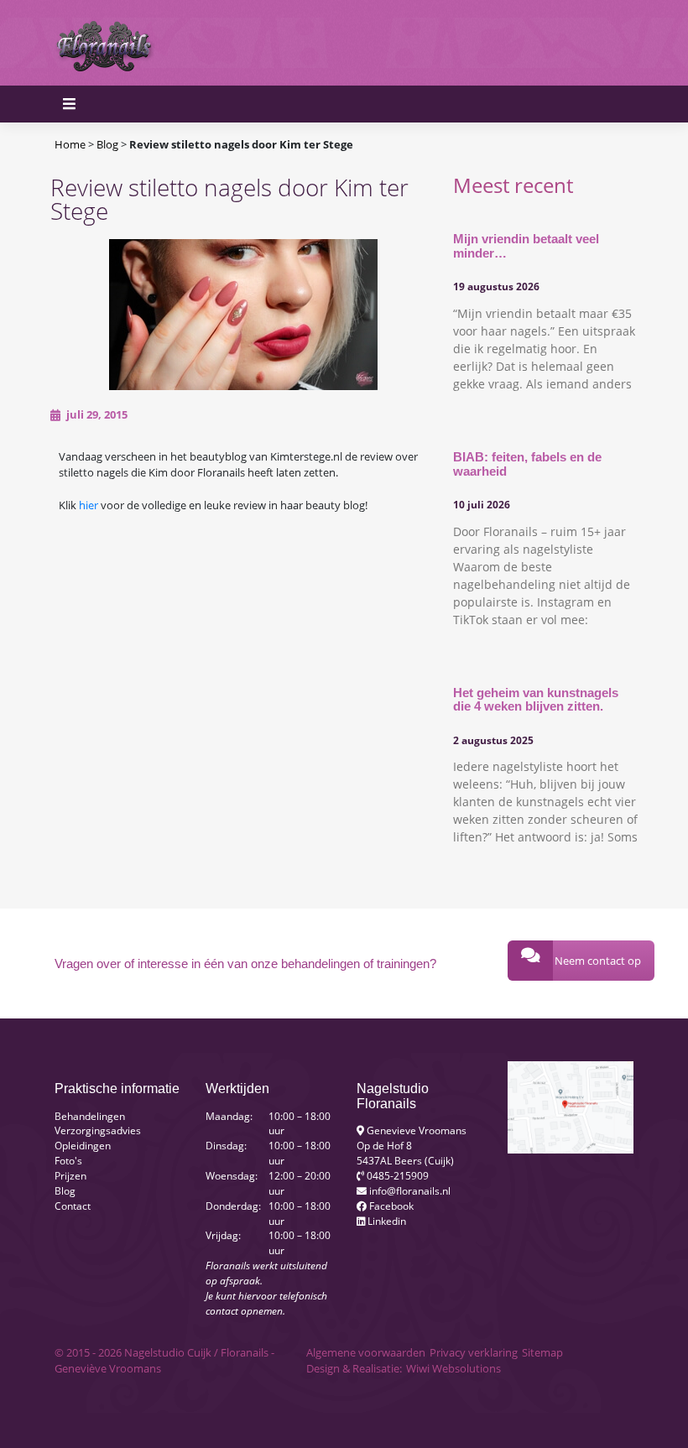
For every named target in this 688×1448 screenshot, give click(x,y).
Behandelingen (90, 1115)
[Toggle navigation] (613, 43)
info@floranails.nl (409, 1190)
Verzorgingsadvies (98, 1130)
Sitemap (542, 1352)
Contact (73, 1205)
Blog (107, 144)
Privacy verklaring (474, 1352)
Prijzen (70, 1175)
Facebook (390, 1205)
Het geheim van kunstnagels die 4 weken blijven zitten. (535, 699)
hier (90, 505)
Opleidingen (83, 1145)
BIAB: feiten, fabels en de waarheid (527, 464)
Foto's (68, 1160)
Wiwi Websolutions (453, 1368)
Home (70, 144)
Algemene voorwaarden (365, 1352)
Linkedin (385, 1220)
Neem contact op (598, 960)
